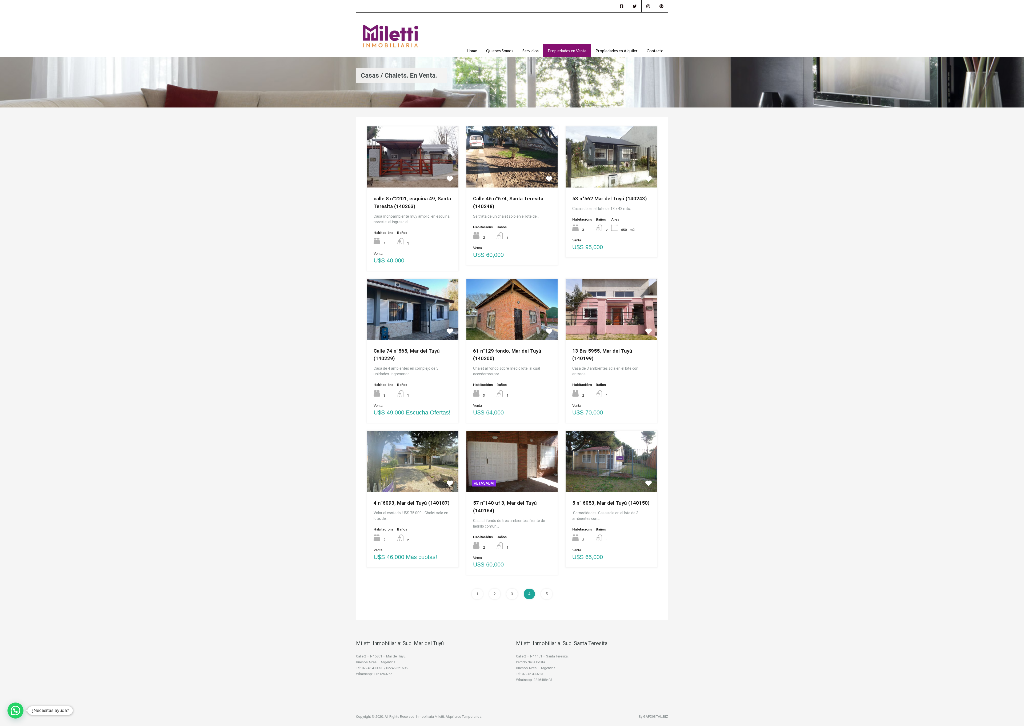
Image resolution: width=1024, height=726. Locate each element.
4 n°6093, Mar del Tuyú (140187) (412, 503)
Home (472, 50)
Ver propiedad (412, 174)
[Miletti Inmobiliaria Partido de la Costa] (390, 39)
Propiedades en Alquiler (616, 50)
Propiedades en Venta (567, 50)
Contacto (655, 50)
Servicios (530, 50)
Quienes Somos (499, 50)
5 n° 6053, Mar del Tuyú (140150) (611, 503)
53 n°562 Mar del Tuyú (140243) (609, 199)
